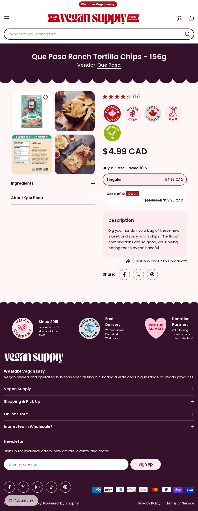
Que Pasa (109, 65)
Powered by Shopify (61, 503)
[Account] (180, 18)
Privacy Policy (149, 503)
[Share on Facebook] (124, 274)
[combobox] (99, 34)
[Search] (187, 34)
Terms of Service (180, 503)
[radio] (145, 179)
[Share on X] (138, 274)
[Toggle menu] (7, 18)
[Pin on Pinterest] (152, 274)
